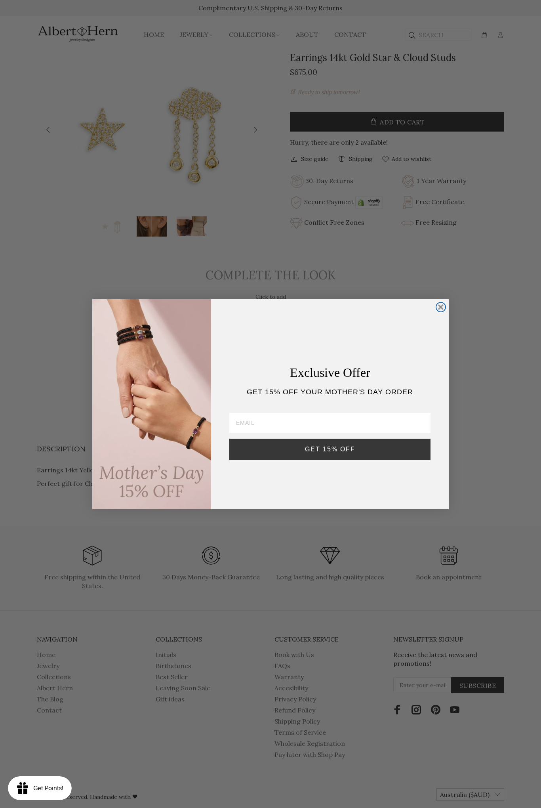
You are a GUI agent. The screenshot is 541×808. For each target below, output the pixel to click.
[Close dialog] (441, 307)
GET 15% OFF (330, 448)
